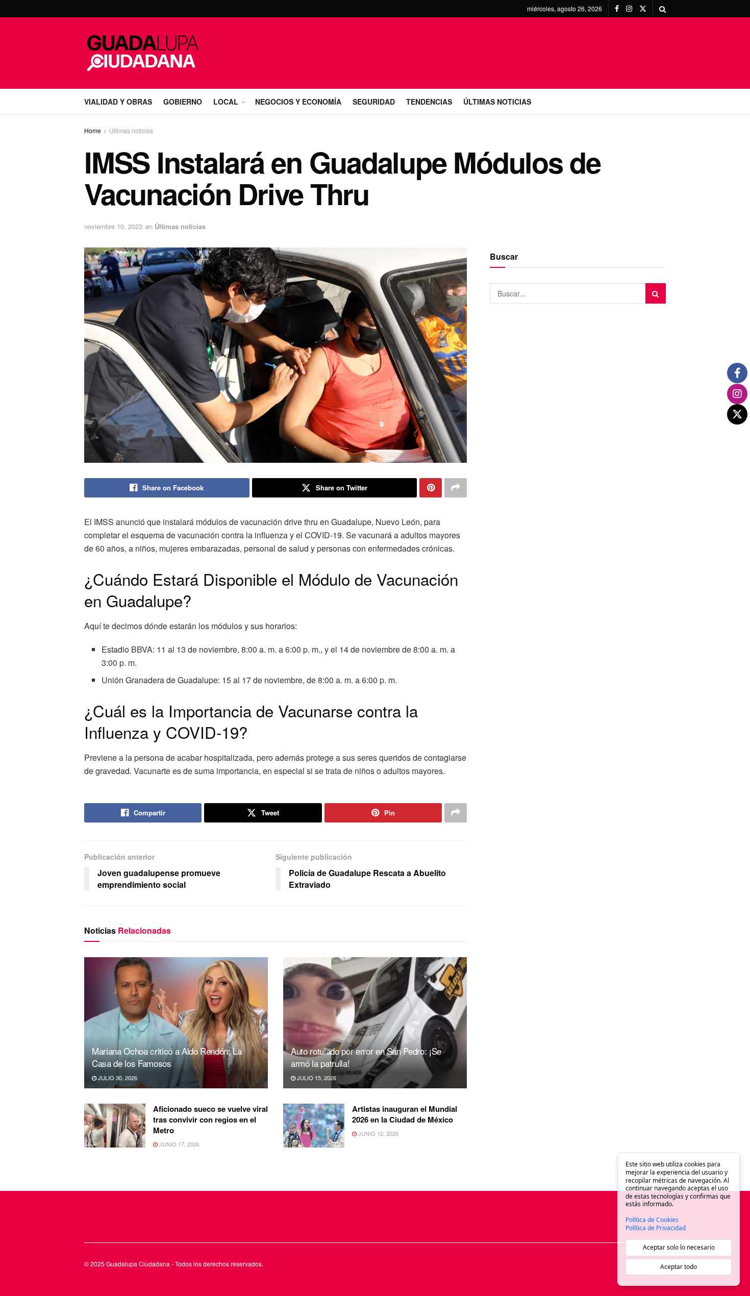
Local (225, 101)
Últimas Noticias (497, 101)
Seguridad (374, 101)
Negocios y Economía (298, 101)
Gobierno (182, 101)
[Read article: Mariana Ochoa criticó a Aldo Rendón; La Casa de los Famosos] (176, 1022)
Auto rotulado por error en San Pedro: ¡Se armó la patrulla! (366, 1056)
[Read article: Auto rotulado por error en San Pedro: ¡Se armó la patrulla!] (375, 1022)
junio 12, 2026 (377, 1133)
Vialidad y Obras (118, 101)
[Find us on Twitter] (642, 8)
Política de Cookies (652, 1220)
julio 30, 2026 (116, 1078)
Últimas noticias (131, 130)
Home (92, 130)
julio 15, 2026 (315, 1078)
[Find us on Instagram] (629, 8)
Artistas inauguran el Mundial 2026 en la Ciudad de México (404, 1114)
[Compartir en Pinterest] (430, 487)
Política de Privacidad (656, 1228)
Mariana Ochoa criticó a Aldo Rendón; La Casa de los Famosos (167, 1056)
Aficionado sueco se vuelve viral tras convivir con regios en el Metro (210, 1119)
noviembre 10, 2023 (113, 226)
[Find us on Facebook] (617, 8)
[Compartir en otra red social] (455, 487)
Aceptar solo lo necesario (679, 1247)
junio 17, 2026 (178, 1144)
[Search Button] (662, 8)
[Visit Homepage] (143, 53)
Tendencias (429, 101)
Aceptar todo (678, 1266)
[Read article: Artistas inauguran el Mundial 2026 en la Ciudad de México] (313, 1126)
